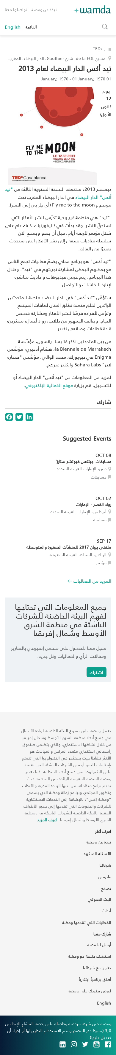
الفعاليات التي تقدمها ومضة (86, 922)
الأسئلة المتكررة (97, 853)
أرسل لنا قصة (99, 944)
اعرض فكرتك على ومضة (89, 991)
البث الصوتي (99, 899)
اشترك (96, 672)
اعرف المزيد (47, 820)
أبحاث (106, 911)
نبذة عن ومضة (44, 9)
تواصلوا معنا (16, 9)
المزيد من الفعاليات (92, 580)
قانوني (104, 877)
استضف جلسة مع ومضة (89, 956)
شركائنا (105, 865)
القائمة (31, 27)
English (13, 27)
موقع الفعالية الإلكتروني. (48, 385)
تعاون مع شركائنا (97, 968)
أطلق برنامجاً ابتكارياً (95, 979)
